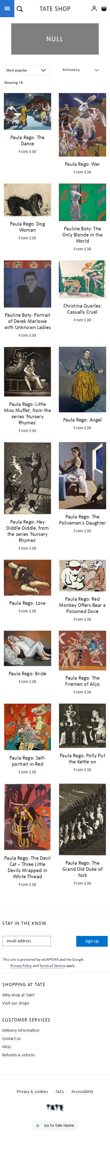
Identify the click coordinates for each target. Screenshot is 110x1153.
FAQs (6, 1046)
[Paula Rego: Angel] (82, 380)
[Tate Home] (55, 1107)
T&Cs (59, 1091)
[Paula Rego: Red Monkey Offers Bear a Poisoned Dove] (82, 577)
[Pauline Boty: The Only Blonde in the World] (82, 203)
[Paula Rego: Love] (27, 578)
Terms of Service (52, 965)
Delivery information (20, 1030)
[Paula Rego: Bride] (27, 649)
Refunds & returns (18, 1055)
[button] (19, 9)
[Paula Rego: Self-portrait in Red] (27, 727)
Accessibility (82, 1091)
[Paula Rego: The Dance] (27, 112)
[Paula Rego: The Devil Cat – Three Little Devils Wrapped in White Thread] (27, 817)
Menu (8, 8)
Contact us (11, 1038)
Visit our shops (15, 1003)
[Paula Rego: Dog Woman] (27, 200)
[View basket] (104, 9)
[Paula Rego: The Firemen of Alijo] (82, 651)
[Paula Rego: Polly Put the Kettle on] (82, 726)
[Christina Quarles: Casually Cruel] (82, 280)
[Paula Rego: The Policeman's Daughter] (82, 476)
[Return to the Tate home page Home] (55, 9)
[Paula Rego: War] (82, 125)
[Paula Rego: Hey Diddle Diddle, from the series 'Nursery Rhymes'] (27, 479)
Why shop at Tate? (18, 995)
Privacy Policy (21, 965)
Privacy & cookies (32, 1091)
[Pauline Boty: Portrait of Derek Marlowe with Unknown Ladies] (27, 284)
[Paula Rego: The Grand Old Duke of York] (82, 820)
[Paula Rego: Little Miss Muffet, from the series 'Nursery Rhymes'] (27, 373)
